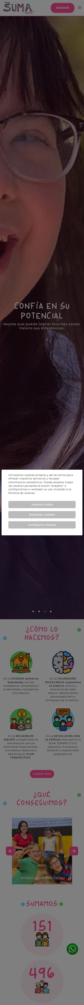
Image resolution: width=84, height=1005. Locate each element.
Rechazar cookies (42, 514)
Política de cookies (21, 493)
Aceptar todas (42, 504)
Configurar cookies (42, 525)
